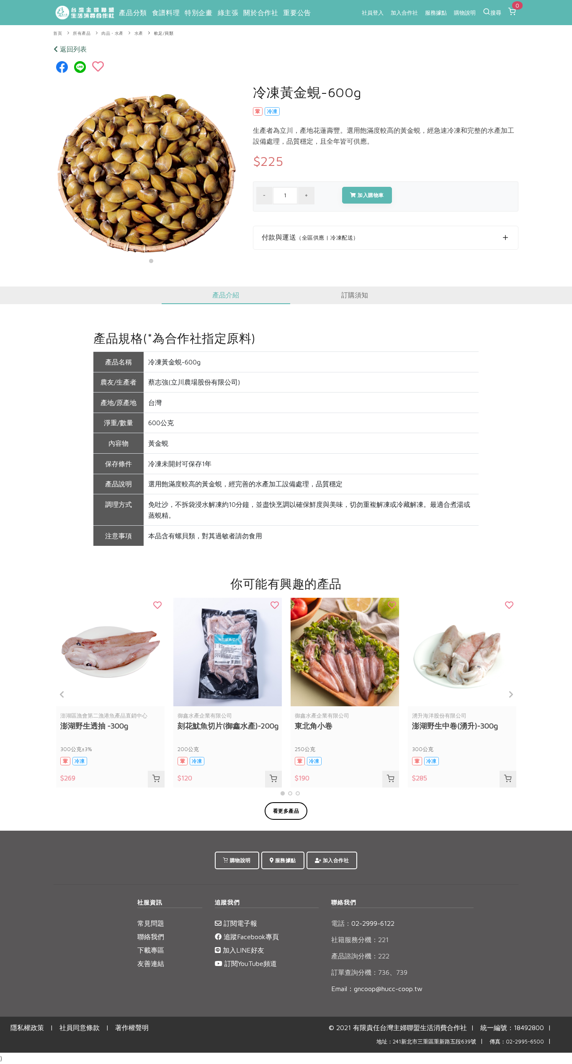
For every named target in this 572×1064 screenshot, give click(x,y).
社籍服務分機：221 (360, 939)
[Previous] (62, 694)
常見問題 (150, 923)
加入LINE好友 (242, 950)
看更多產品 (286, 811)
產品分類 (133, 12)
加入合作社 (404, 12)
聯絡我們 (150, 936)
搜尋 (495, 12)
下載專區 (150, 950)
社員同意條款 (79, 1027)
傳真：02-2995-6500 (517, 1041)
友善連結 (150, 963)
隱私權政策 (27, 1027)
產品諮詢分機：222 (360, 956)
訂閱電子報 (239, 923)
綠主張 (228, 12)
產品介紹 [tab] (225, 295)
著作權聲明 (132, 1027)
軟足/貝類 (164, 33)
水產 (138, 33)
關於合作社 (260, 12)
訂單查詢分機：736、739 (369, 972)
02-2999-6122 (362, 923)
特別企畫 (198, 12)
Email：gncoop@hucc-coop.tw (377, 988)
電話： (341, 923)
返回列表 (72, 49)
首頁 (57, 33)
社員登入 (373, 12)
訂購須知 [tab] (354, 295)
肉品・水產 (112, 33)
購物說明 (465, 12)
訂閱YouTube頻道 (249, 963)
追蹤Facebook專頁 (250, 936)
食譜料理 (166, 12)
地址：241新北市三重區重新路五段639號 (426, 1041)
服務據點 (436, 12)
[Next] (510, 694)
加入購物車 (370, 195)
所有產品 (81, 33)
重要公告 (297, 12)
